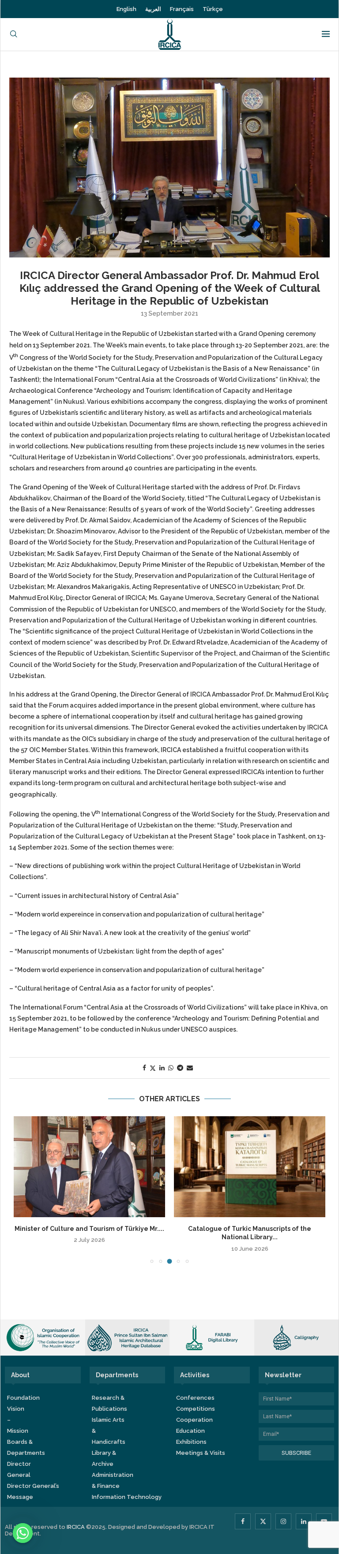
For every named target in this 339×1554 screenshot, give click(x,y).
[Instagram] (283, 1521)
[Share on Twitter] (153, 1068)
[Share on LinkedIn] (162, 1067)
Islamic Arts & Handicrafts (108, 1430)
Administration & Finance (112, 1480)
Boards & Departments (26, 1447)
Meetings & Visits (200, 1453)
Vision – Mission (17, 1419)
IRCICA (76, 1527)
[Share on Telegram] (180, 1067)
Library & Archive (104, 1458)
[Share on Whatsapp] (170, 1067)
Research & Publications (109, 1403)
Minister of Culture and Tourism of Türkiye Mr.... (89, 1228)
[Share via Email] (190, 1067)
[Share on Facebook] (144, 1067)
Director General (19, 1469)
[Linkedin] (304, 1521)
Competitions (195, 1408)
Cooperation (194, 1419)
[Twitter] (263, 1521)
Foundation (23, 1397)
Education (190, 1430)
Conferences (195, 1397)
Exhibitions (191, 1441)
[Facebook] (243, 1521)
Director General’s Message (33, 1491)
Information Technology (127, 1497)
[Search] (13, 34)
